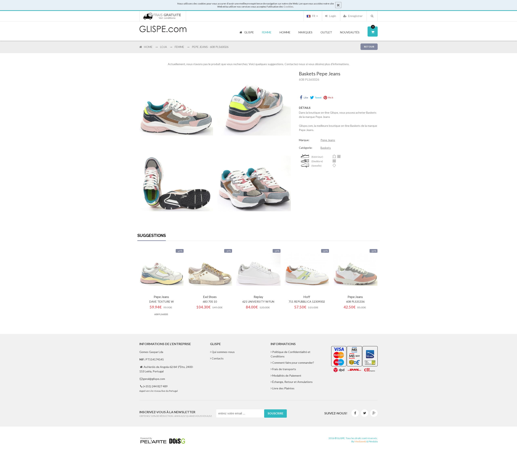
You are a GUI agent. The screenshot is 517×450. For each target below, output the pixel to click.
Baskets (325, 147)
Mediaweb (360, 441)
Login (332, 16)
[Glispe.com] (163, 29)
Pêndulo (373, 441)
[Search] (372, 16)
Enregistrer (355, 16)
